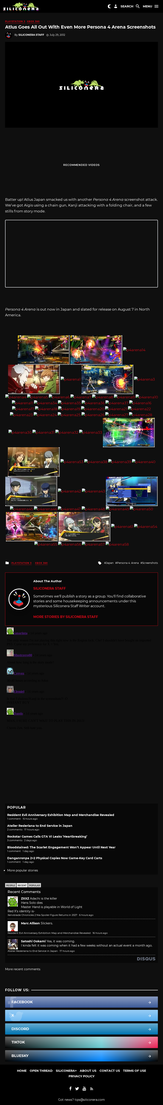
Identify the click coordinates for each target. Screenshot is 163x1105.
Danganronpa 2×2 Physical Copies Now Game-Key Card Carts (54, 858)
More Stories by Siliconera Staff (65, 617)
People (10, 885)
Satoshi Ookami (33, 941)
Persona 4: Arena (128, 562)
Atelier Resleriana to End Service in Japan (39, 826)
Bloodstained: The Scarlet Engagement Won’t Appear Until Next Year (61, 847)
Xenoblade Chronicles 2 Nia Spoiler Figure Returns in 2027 (42, 915)
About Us (88, 1071)
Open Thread (41, 1071)
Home (22, 1071)
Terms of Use (134, 1071)
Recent (22, 885)
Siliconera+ (66, 1071)
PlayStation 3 (15, 21)
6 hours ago (86, 915)
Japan (110, 562)
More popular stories (22, 870)
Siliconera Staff (31, 34)
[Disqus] (81, 679)
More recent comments (22, 969)
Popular (34, 885)
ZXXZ (25, 898)
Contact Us (110, 1071)
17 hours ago (67, 951)
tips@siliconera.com (90, 1100)
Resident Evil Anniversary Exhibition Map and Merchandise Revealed (60, 815)
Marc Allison (30, 923)
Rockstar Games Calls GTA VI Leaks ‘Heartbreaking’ (47, 836)
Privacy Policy (81, 1076)
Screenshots (150, 562)
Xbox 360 (33, 21)
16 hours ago (100, 933)
